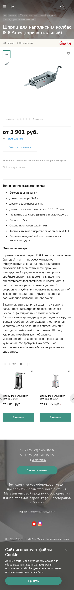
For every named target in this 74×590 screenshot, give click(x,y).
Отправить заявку (20, 147)
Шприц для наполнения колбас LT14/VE (15, 397)
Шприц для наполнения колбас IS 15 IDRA (52, 397)
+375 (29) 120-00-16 (39, 450)
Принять (33, 580)
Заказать (18, 417)
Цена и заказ (26, 43)
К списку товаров (15, 167)
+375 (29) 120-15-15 (39, 455)
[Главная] (5, 15)
